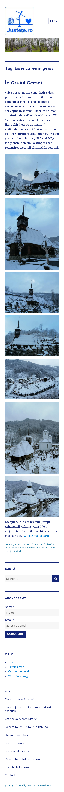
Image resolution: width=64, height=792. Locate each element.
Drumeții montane (17, 735)
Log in (12, 662)
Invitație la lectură (17, 767)
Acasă (8, 691)
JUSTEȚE (10, 785)
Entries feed (16, 667)
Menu (53, 21)
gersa (21, 547)
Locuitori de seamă (17, 751)
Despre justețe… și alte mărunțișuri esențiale (28, 709)
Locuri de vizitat (34, 544)
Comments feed (18, 671)
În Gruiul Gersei (23, 82)
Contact (10, 775)
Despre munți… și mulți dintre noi (26, 727)
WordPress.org (18, 676)
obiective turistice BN (36, 547)
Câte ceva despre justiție (21, 719)
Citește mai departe (37, 535)
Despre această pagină (19, 699)
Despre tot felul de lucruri (22, 759)
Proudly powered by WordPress (35, 785)
